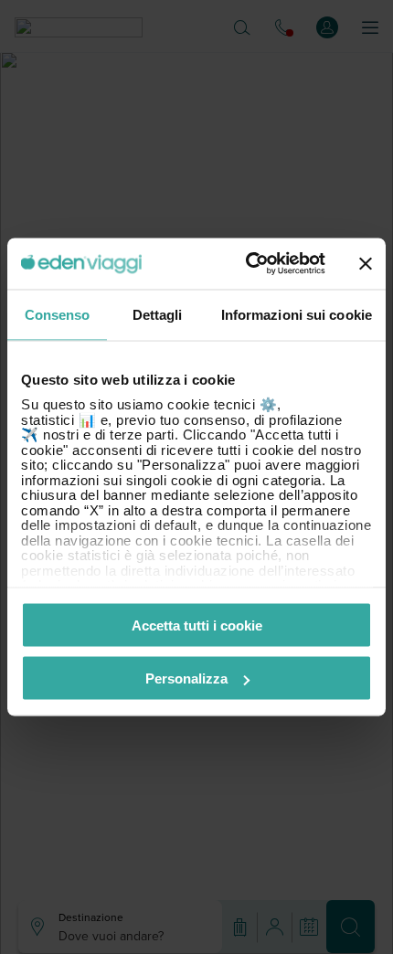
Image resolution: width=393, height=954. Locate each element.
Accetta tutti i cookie (197, 624)
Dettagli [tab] (158, 314)
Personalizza (186, 678)
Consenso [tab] (57, 314)
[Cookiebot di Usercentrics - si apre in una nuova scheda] (247, 264)
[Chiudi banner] (365, 263)
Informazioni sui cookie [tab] (296, 314)
